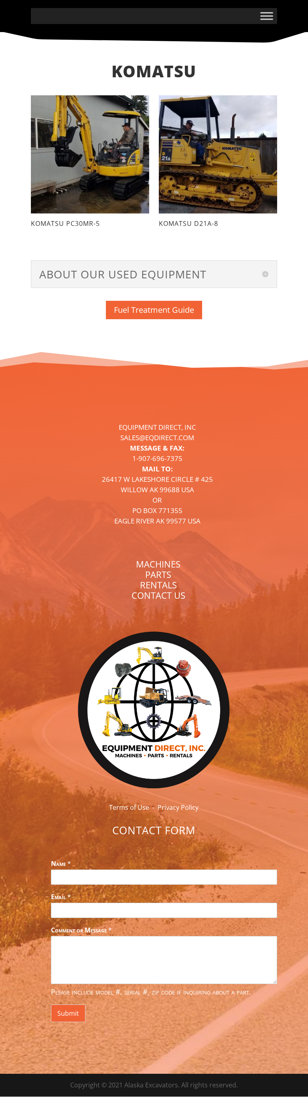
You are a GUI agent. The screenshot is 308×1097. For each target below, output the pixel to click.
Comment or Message (81, 930)
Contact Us (158, 595)
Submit (68, 1013)
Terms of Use (129, 807)
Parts (158, 574)
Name (61, 863)
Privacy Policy (178, 807)
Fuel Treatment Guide (154, 309)
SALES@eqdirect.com (157, 437)
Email (61, 897)
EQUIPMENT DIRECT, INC (157, 427)
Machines (158, 564)
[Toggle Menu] (266, 16)
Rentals (158, 585)
